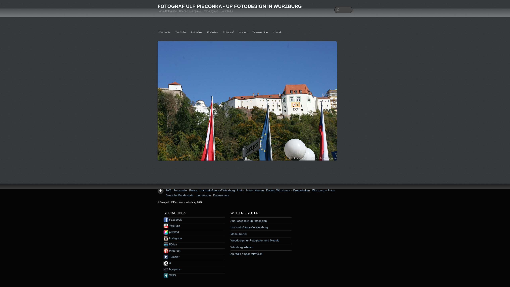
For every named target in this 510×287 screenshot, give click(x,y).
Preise (193, 190)
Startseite (165, 32)
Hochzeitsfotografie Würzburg (249, 227)
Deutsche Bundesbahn (180, 195)
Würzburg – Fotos (323, 190)
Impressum (204, 195)
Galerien (212, 32)
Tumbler (173, 256)
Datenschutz (221, 195)
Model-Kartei (238, 233)
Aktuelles (196, 32)
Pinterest (174, 250)
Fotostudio (180, 190)
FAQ (168, 190)
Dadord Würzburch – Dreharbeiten (288, 190)
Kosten (243, 32)
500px (172, 244)
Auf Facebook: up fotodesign (248, 220)
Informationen (255, 190)
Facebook (175, 219)
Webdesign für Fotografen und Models (254, 240)
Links (240, 190)
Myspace (174, 269)
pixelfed (173, 231)
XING (172, 275)
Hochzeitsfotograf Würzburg (217, 190)
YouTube (174, 225)
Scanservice (260, 32)
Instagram (175, 238)
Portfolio (181, 32)
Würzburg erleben (241, 247)
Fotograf (228, 32)
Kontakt (277, 32)
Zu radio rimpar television (246, 253)
